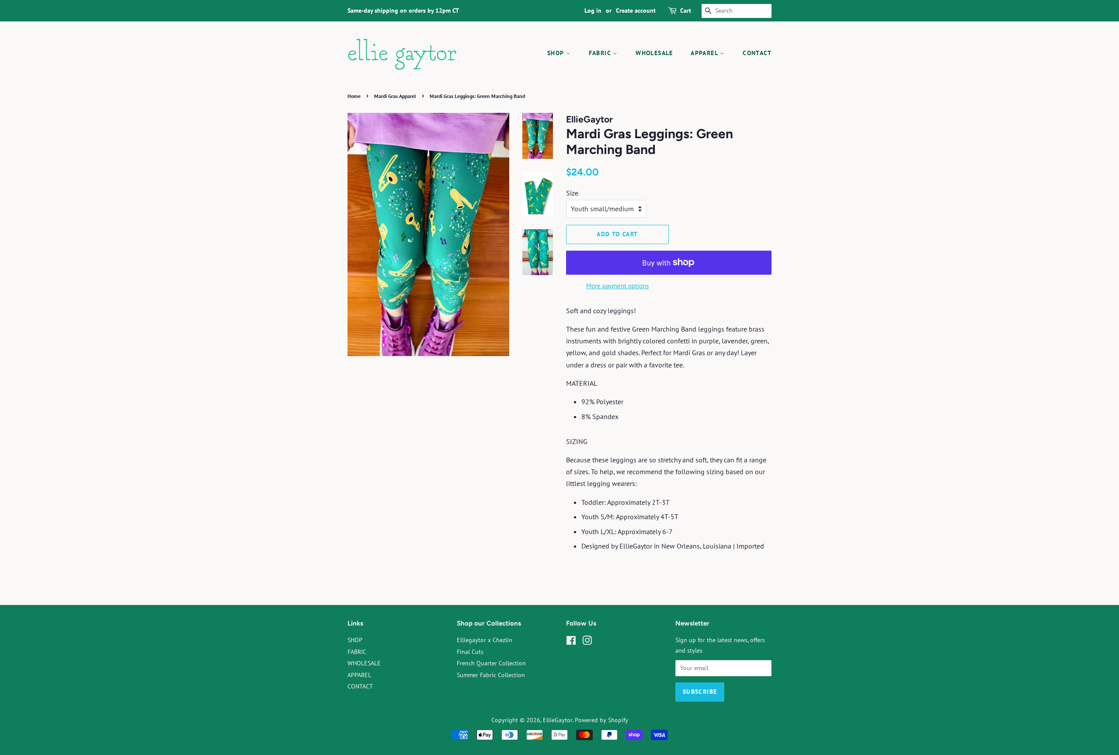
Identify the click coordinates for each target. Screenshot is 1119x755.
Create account (636, 10)
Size (572, 193)
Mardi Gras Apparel (395, 96)
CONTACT (757, 53)
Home (354, 96)
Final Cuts (470, 652)
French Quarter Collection (491, 663)
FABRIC (601, 53)
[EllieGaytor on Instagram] (587, 642)
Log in (592, 10)
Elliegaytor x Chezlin (484, 640)
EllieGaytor (557, 720)
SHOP (556, 53)
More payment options (617, 286)
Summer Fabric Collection (491, 675)
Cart (685, 10)
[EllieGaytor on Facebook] (571, 642)
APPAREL (705, 53)
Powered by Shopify (601, 720)
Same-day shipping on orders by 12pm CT (403, 10)
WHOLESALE (654, 53)
